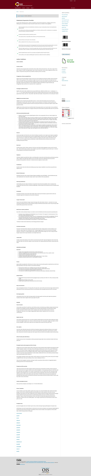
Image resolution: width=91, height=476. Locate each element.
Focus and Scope (65, 14)
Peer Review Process (65, 19)
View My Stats (67, 101)
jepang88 (18, 434)
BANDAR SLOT (19, 441)
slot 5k (18, 418)
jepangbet (18, 427)
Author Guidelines (65, 23)
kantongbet (19, 425)
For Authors (64, 71)
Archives (28, 7)
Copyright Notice (65, 31)
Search (73, 7)
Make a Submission (66, 54)
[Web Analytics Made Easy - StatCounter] (63, 101)
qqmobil (18, 415)
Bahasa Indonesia (65, 80)
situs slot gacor (19, 413)
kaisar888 (18, 444)
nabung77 (18, 420)
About (32, 7)
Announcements (18, 7)
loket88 (18, 451)
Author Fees (64, 27)
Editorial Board (64, 16)
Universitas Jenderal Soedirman (48, 462)
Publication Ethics (65, 25)
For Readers (64, 69)
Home (17, 11)
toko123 (18, 448)
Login (75, 0)
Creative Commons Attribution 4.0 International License (36, 461)
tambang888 (19, 446)
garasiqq (18, 439)
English (63, 79)
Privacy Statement (65, 29)
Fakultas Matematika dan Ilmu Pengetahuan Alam (34, 462)
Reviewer (63, 18)
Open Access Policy (65, 21)
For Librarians (64, 72)
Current (23, 7)
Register (71, 0)
